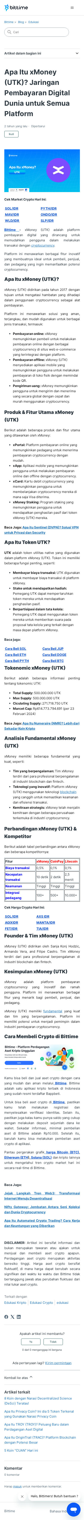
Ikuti (11, 134)
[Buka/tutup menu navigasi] (72, 7)
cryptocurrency (42, 245)
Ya (30, 1341)
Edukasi (33, 22)
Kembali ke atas (16, 1378)
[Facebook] (6, 1317)
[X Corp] (12, 1317)
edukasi (62, 1303)
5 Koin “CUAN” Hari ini (21, 1450)
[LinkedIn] (19, 1317)
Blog (21, 22)
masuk (17, 1486)
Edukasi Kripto (15, 1303)
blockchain (68, 792)
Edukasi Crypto (41, 1303)
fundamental (52, 1011)
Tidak (53, 1341)
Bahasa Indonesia (63, 1511)
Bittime (9, 22)
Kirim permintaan (58, 1363)
